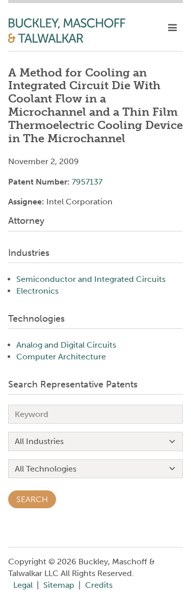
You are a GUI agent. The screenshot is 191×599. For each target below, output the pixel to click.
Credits (99, 585)
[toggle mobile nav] (172, 28)
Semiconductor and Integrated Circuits (91, 279)
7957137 (87, 182)
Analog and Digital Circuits (66, 345)
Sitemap (58, 585)
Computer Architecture (61, 356)
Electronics (37, 291)
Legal (23, 585)
